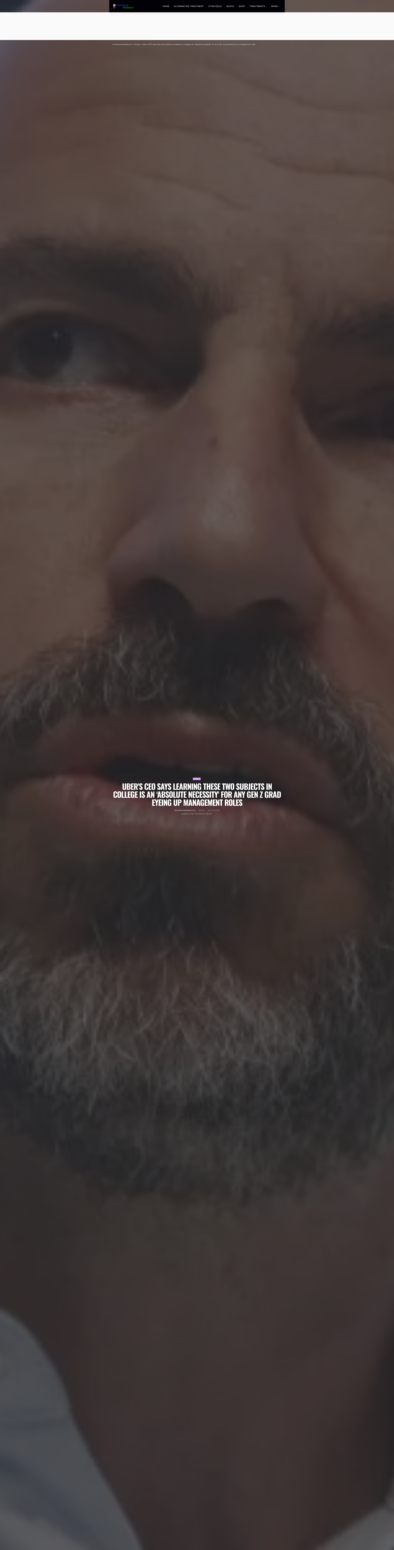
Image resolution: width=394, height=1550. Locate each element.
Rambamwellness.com (185, 810)
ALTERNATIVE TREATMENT (189, 6)
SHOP (242, 6)
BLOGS (230, 6)
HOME (166, 6)
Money (197, 779)
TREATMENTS (257, 6)
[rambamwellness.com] (123, 6)
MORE (274, 6)
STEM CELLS (215, 6)
